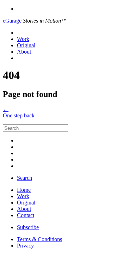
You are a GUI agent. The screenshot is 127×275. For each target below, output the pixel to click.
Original (26, 45)
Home (24, 190)
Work (23, 39)
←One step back (19, 112)
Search (24, 178)
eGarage (12, 21)
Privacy (25, 246)
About (24, 52)
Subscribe (28, 227)
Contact (25, 215)
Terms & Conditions (39, 239)
